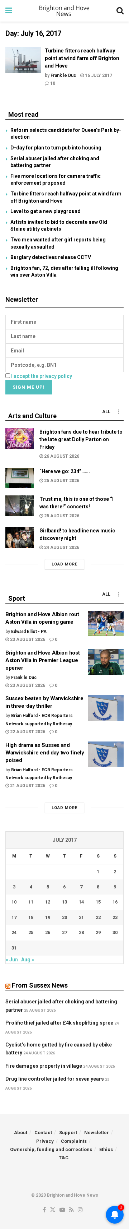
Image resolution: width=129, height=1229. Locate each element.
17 (13, 917)
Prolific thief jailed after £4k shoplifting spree (59, 1023)
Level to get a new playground (45, 211)
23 (115, 917)
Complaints (74, 1141)
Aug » (27, 959)
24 (13, 932)
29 (98, 932)
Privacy (45, 1141)
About (20, 1132)
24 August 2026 (61, 547)
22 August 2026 (27, 731)
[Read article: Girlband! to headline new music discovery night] (19, 537)
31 (13, 948)
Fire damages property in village (43, 1066)
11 (30, 902)
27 (64, 932)
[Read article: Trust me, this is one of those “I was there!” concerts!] (19, 505)
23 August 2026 (27, 639)
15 (98, 902)
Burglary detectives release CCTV (50, 257)
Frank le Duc (63, 75)
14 (81, 902)
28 (81, 932)
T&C (63, 1157)
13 (64, 902)
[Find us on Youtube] (62, 1210)
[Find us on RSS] (71, 1210)
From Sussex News (40, 985)
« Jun (12, 959)
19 (47, 917)
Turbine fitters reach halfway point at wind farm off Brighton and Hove (82, 58)
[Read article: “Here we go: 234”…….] (19, 478)
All (106, 411)
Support (68, 1132)
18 (30, 917)
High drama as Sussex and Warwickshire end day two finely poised (44, 752)
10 (52, 83)
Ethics (106, 1149)
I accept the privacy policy (41, 376)
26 (47, 932)
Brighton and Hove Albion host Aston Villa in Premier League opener (42, 660)
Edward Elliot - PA (29, 631)
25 (30, 932)
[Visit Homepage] (64, 11)
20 (64, 917)
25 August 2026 (61, 480)
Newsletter (96, 1132)
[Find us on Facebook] (44, 1210)
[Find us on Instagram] (80, 1210)
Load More (64, 564)
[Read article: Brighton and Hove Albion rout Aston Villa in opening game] (106, 624)
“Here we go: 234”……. (64, 471)
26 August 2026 (61, 456)
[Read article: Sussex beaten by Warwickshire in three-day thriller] (106, 708)
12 (47, 902)
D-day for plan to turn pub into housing (55, 148)
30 (115, 932)
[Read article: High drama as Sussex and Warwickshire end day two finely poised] (106, 754)
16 (115, 902)
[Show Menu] (8, 11)
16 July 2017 (98, 75)
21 (81, 917)
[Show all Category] (118, 411)
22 (98, 917)
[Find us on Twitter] (53, 1210)
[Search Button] (120, 11)
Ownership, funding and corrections (51, 1149)
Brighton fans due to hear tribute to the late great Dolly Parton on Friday (81, 439)
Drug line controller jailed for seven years (54, 1079)
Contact (43, 1132)
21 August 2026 (27, 785)
